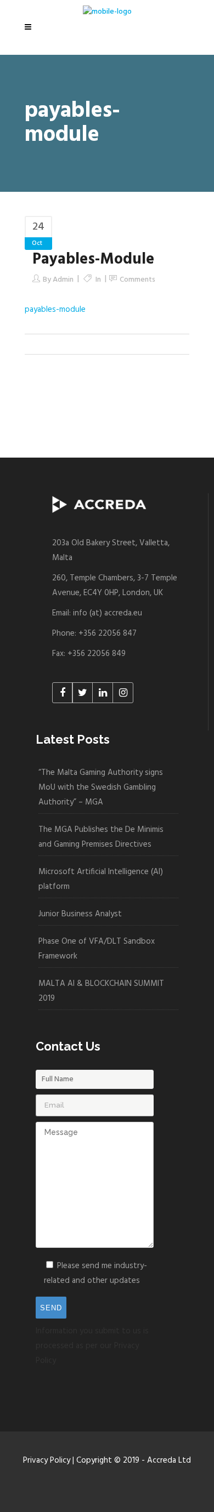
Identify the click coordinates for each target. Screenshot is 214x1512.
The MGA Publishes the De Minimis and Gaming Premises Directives (101, 837)
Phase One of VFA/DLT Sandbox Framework (96, 949)
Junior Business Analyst (80, 914)
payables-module (55, 309)
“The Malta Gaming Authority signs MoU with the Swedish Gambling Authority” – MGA (100, 787)
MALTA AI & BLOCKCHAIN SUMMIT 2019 (101, 991)
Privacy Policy (46, 1460)
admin (63, 279)
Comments (137, 279)
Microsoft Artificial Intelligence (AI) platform (100, 879)
